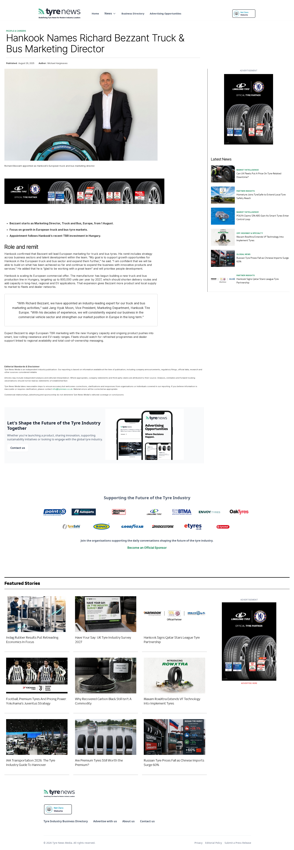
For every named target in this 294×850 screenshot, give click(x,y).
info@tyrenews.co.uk (62, 389)
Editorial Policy (213, 842)
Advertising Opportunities (165, 13)
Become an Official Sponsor (147, 547)
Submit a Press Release (238, 842)
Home (95, 13)
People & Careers (16, 31)
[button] (110, 13)
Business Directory (132, 13)
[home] (59, 13)
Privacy (198, 842)
